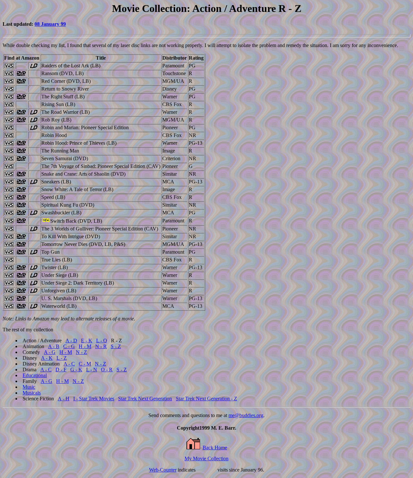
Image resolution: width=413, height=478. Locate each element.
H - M (85, 346)
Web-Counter (162, 470)
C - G (69, 346)
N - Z (81, 352)
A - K (47, 358)
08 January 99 (50, 24)
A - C (69, 363)
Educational (35, 375)
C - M (85, 363)
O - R (107, 369)
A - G (49, 352)
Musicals (32, 392)
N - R (101, 346)
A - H (63, 398)
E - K (86, 340)
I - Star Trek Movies (93, 398)
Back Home (215, 447)
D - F (60, 369)
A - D (71, 340)
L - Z (61, 358)
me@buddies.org (245, 415)
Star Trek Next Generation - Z (206, 398)
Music (29, 387)
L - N (91, 369)
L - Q (101, 340)
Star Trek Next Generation (145, 398)
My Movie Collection (206, 458)
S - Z (116, 346)
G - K (76, 369)
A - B (53, 346)
